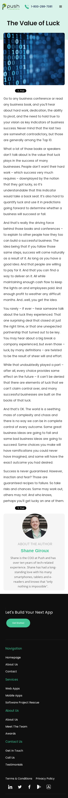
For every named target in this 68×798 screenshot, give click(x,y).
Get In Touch (14, 751)
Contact (11, 671)
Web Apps (12, 689)
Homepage (13, 657)
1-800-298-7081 (41, 6)
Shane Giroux (35, 550)
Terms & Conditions (18, 779)
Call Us (10, 758)
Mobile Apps (13, 695)
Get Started (18, 622)
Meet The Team (16, 727)
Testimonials (14, 765)
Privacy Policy (45, 779)
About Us (11, 664)
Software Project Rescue (22, 702)
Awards (10, 734)
